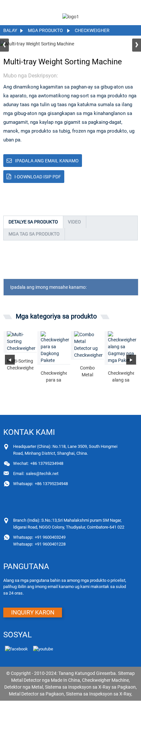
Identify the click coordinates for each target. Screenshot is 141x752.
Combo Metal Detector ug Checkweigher (87, 371)
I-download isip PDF (37, 176)
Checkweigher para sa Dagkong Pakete (54, 377)
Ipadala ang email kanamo (47, 160)
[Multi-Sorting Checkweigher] (22, 341)
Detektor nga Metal (23, 687)
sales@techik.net (35, 473)
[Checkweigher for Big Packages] (55, 347)
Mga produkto (45, 30)
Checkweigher (92, 30)
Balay (10, 30)
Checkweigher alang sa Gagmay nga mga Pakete (121, 377)
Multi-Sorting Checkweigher (20, 364)
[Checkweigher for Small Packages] (123, 347)
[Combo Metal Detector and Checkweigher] (89, 345)
